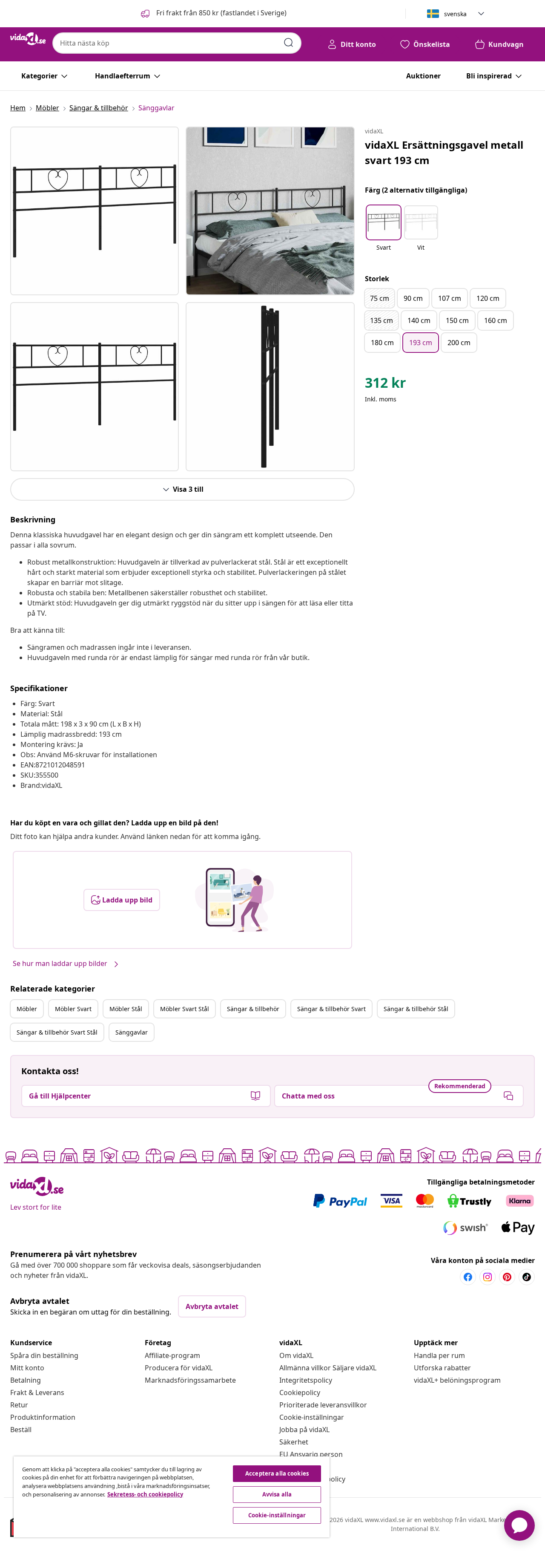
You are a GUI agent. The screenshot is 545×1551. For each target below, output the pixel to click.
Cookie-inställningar (311, 1417)
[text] (385, 385)
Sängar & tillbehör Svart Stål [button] (57, 1032)
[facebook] (468, 1277)
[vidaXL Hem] (28, 38)
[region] (172, 1496)
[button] (213, 14)
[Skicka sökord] (288, 42)
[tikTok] (526, 1277)
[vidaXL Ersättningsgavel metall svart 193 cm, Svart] (94, 210)
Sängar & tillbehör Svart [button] (331, 1009)
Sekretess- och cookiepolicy (145, 1494)
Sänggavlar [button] (131, 1032)
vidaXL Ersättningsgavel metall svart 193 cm (444, 152)
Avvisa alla (277, 1494)
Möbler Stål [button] (125, 1009)
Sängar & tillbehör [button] (253, 1009)
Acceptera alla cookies (277, 1473)
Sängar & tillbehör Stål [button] (416, 1009)
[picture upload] (234, 900)
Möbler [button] (27, 1009)
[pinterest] (507, 1277)
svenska (455, 14)
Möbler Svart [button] (73, 1009)
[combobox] (176, 43)
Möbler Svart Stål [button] (184, 1009)
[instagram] (487, 1277)
